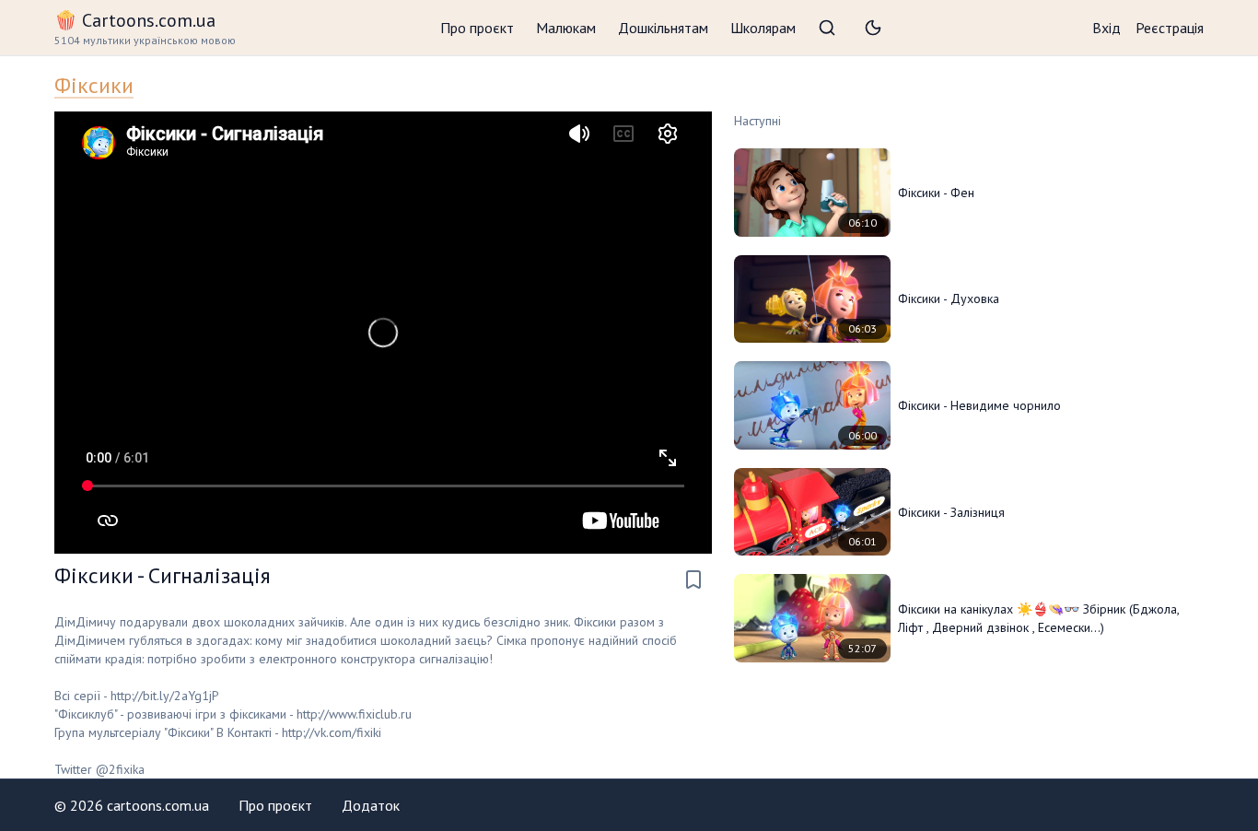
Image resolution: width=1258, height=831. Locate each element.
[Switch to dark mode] (873, 27)
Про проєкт (477, 27)
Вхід (1106, 27)
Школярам (763, 27)
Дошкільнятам (663, 27)
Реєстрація (1170, 27)
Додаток (371, 805)
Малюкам (566, 27)
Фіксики (94, 85)
